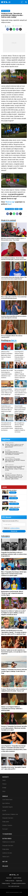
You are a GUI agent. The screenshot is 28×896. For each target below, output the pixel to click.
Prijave (5, 866)
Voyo (16, 209)
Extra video (6, 838)
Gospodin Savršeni (7, 818)
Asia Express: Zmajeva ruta (10, 814)
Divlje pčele (5, 821)
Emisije (4, 787)
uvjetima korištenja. (15, 528)
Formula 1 (5, 829)
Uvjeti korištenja (17, 877)
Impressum (8, 877)
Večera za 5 (5, 856)
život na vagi (9, 209)
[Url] (20, 29)
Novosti (5, 777)
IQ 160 (4, 810)
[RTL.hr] (5, 2)
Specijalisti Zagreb (7, 807)
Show (4, 487)
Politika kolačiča (6, 883)
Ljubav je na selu (7, 853)
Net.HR (4, 861)
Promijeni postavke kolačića (18, 883)
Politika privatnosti (9, 880)
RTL (21, 209)
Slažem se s (12, 528)
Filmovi (4, 784)
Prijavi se (14, 531)
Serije (4, 780)
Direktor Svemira (7, 825)
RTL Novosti (6, 517)
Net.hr (14, 340)
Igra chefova (6, 803)
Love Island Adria (7, 799)
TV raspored (7, 834)
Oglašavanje (19, 880)
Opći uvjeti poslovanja (13, 886)
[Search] (26, 2)
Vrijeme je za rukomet (8, 842)
